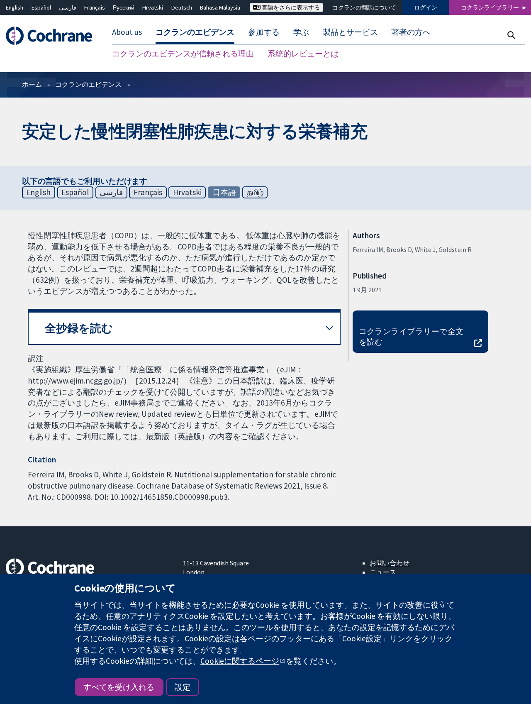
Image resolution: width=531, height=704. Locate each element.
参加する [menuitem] (264, 32)
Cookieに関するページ (239, 661)
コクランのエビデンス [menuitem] (195, 32)
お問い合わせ (389, 563)
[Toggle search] (511, 35)
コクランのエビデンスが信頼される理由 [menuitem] (183, 54)
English (14, 7)
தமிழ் (255, 192)
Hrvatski (152, 7)
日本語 (224, 192)
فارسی (67, 7)
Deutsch (181, 7)
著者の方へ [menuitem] (411, 32)
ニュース (383, 572)
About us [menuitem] (127, 32)
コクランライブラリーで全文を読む (411, 336)
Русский (123, 7)
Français (94, 7)
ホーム (32, 84)
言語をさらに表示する (290, 7)
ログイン (425, 7)
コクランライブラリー (490, 7)
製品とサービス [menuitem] (350, 32)
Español (41, 7)
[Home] (53, 36)
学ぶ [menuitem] (301, 32)
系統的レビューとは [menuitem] (303, 54)
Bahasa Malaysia (220, 7)
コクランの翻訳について (364, 7)
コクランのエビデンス (88, 84)
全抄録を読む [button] (79, 328)
